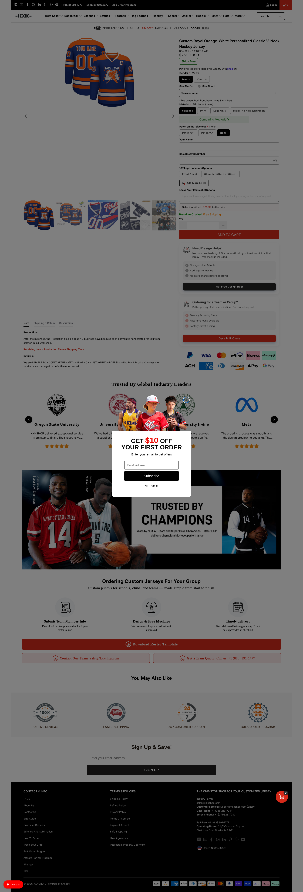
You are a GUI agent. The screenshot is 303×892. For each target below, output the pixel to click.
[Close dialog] (186, 400)
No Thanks (151, 485)
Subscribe (151, 476)
